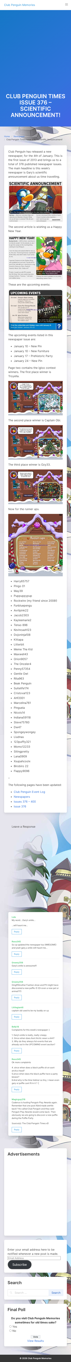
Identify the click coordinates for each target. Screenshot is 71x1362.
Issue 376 (20, 806)
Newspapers (22, 796)
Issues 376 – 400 (25, 801)
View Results (35, 1341)
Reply (16, 931)
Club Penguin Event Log (29, 792)
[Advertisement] (35, 55)
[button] (66, 4)
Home (7, 136)
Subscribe (19, 1264)
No (14, 1330)
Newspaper (19, 136)
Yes (14, 1326)
